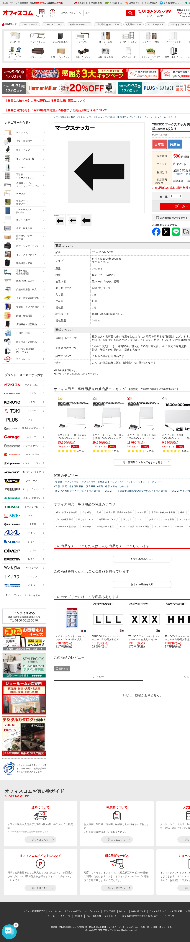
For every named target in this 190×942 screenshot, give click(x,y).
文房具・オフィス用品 (66, 482)
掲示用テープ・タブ (108, 519)
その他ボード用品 (105, 526)
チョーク (87, 526)
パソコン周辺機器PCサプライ (25, 351)
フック (140, 519)
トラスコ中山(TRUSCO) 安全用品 (133, 491)
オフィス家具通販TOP (34, 911)
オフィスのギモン (72, 911)
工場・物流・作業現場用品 (69, 486)
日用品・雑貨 (23, 333)
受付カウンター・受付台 (25, 237)
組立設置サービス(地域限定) (143, 3)
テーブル (83, 42)
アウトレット (23, 359)
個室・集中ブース (173, 57)
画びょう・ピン (85, 519)
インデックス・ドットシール (125, 482)
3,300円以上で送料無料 (90, 3)
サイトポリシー (111, 916)
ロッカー (20, 167)
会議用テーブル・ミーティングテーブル (27, 185)
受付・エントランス (60, 57)
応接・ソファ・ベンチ (27, 246)
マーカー (179, 526)
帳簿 (182, 512)
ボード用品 (168, 519)
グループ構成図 (93, 916)
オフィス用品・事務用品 (94, 482)
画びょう (127, 519)
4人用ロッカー (133, 24)
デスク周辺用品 (60, 42)
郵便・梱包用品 (24, 315)
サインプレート (121, 486)
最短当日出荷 (116, 3)
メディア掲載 (109, 911)
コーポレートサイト (57, 916)
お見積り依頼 (175, 911)
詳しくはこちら (40, 839)
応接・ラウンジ (83, 57)
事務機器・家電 (24, 263)
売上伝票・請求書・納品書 (119, 512)
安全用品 (90, 486)
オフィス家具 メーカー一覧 (69, 491)
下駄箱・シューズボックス (25, 176)
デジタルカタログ (157, 911)
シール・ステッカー (153, 482)
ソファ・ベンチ (37, 57)
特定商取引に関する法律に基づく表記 (140, 916)
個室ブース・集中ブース (23, 202)
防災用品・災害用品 (26, 342)
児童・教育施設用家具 (27, 298)
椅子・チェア (15, 57)
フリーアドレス (37, 42)
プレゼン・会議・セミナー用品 (134, 526)
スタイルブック (92, 911)
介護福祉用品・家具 (26, 289)
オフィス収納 (105, 42)
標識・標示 (104, 486)
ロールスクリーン (53, 24)
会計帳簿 (87, 512)
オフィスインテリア (150, 57)
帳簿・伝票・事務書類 (66, 512)
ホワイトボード (128, 57)
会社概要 (78, 916)
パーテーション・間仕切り (24, 211)
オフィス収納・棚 (25, 158)
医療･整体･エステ (25, 280)
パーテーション (173, 42)
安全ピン (153, 519)
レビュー (123, 911)
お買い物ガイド (138, 911)
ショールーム (54, 911)
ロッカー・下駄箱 (150, 42)
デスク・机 (15, 42)
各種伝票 (141, 512)
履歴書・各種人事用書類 (163, 512)
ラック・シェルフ (128, 42)
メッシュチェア (29, 24)
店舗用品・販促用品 (26, 324)
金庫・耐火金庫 (105, 57)
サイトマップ (168, 916)
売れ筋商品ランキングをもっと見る (143, 462)
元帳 (99, 512)
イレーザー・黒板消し (66, 526)
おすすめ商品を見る (142, 558)
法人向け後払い (171, 3)
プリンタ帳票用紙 (64, 519)
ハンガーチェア (156, 24)
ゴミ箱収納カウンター (108, 24)
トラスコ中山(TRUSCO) (99, 491)
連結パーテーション (80, 24)
